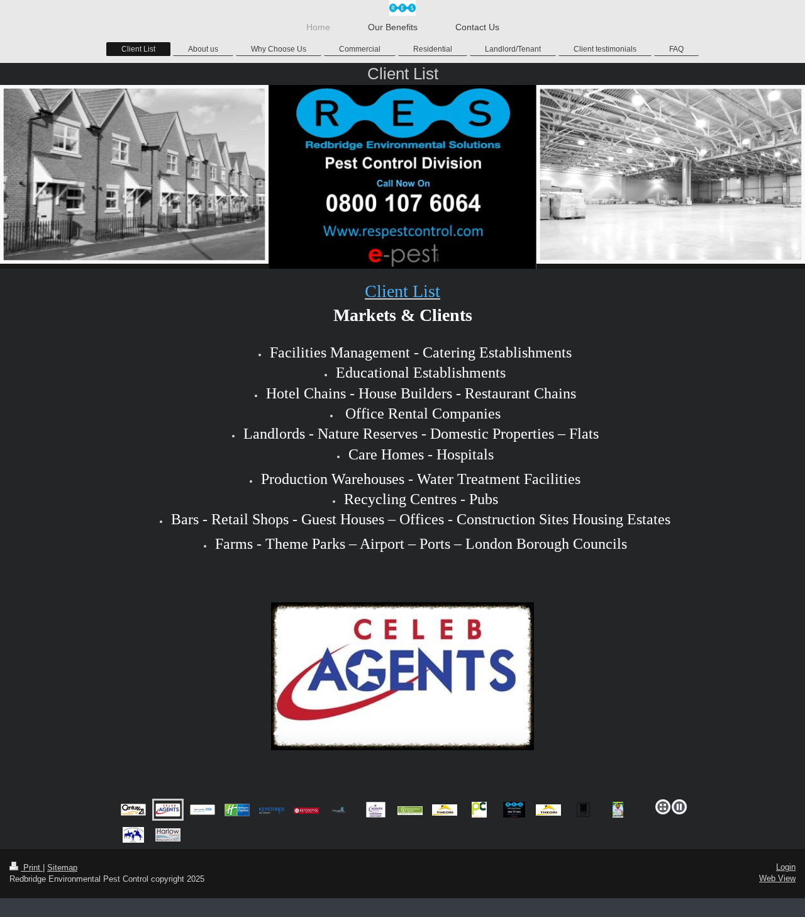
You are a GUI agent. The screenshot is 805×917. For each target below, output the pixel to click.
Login (786, 867)
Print (32, 867)
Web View (777, 878)
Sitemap (62, 867)
